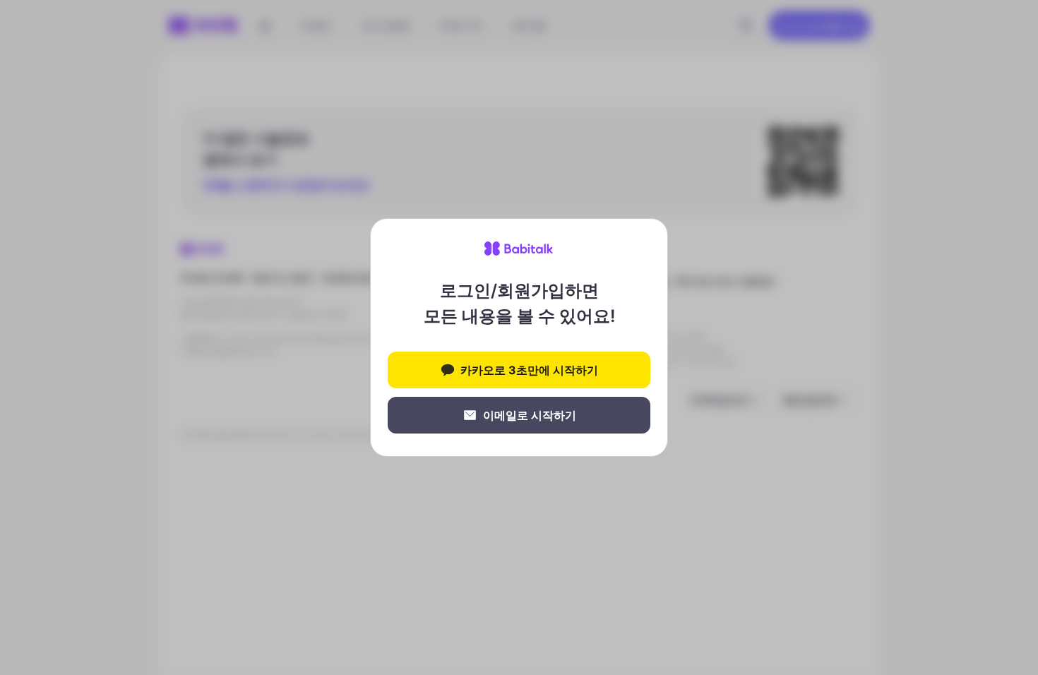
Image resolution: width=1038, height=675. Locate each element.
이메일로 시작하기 (529, 415)
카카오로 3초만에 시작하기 (529, 370)
